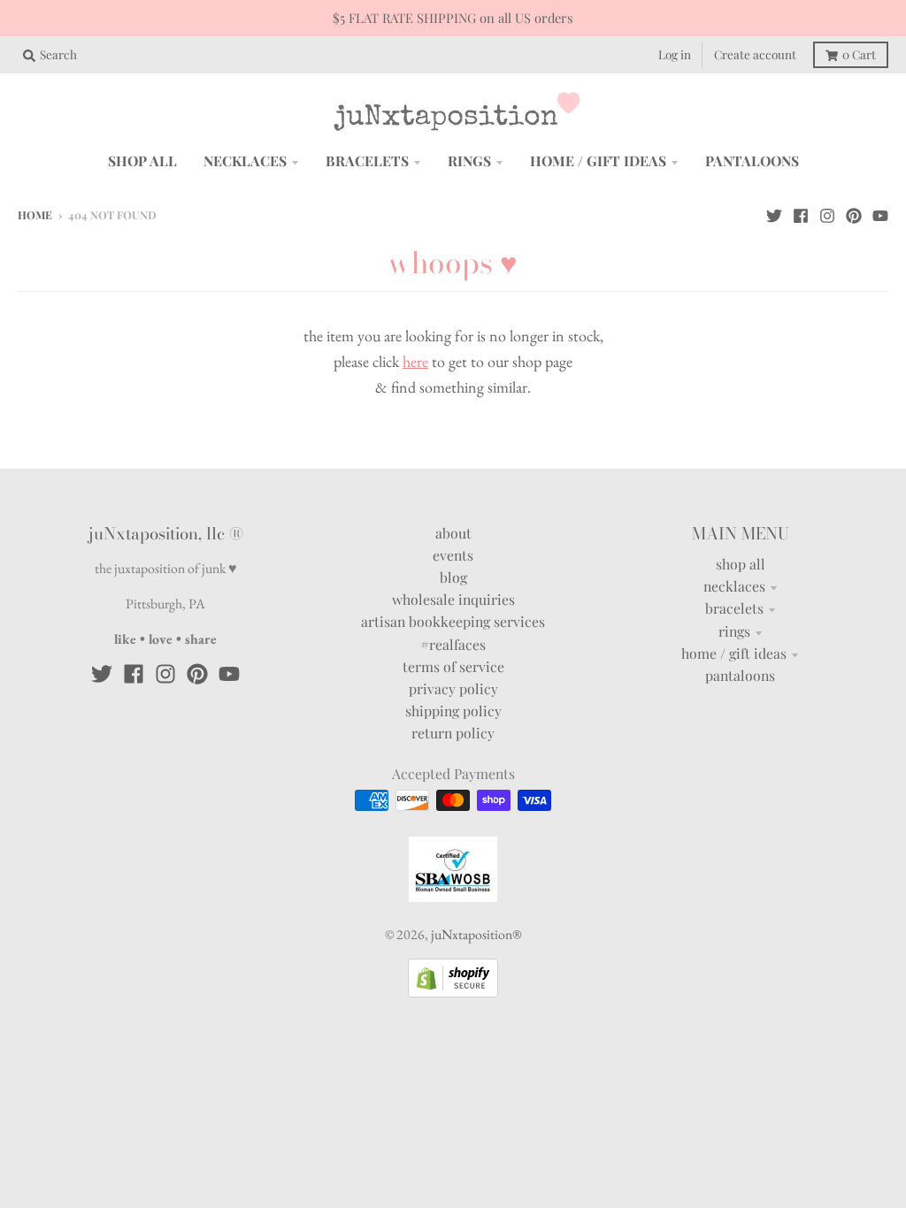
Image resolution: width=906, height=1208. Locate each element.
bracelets (734, 608)
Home (35, 215)
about (453, 533)
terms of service (453, 666)
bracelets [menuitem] (367, 160)
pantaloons (740, 675)
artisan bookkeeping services (453, 621)
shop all (740, 563)
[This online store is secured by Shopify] (453, 992)
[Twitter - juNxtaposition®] (774, 214)
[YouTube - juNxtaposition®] (880, 214)
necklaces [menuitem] (245, 160)
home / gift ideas (734, 653)
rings (734, 631)
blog (453, 577)
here (415, 361)
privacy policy (453, 688)
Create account (755, 54)
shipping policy (453, 710)
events (453, 555)
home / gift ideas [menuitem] (598, 160)
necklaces (734, 586)
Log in (674, 54)
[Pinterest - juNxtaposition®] (854, 214)
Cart (859, 54)
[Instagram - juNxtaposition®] (827, 214)
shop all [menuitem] (142, 160)
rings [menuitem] (469, 160)
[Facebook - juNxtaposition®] (801, 214)
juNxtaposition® (476, 934)
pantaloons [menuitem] (752, 160)
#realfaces (453, 644)
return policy (453, 732)
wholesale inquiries (453, 599)
